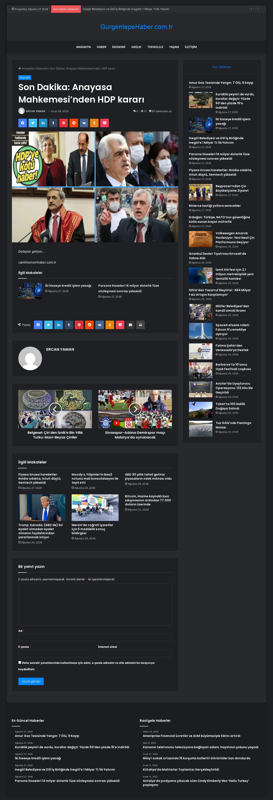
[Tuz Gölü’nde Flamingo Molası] (200, 429)
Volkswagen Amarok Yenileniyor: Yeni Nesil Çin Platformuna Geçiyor (235, 237)
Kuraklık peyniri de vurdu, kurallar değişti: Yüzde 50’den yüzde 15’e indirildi (235, 101)
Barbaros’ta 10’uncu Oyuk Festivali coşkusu (233, 366)
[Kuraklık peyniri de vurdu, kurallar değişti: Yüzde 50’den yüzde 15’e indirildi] (200, 100)
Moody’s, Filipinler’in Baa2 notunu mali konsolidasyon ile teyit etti (95, 478)
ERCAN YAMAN (35, 111)
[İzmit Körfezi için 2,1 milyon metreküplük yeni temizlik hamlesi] (200, 276)
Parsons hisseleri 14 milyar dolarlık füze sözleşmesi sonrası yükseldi (219, 156)
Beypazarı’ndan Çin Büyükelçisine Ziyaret (232, 188)
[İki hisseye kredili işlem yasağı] (30, 291)
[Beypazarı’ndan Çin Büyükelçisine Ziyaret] (200, 192)
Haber (101, 47)
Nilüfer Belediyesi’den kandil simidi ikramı (232, 308)
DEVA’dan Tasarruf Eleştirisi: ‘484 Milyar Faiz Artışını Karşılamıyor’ (220, 292)
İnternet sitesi (107, 646)
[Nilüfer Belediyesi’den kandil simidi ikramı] (200, 312)
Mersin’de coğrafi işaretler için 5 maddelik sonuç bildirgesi (92, 529)
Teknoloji (155, 47)
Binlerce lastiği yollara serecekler (215, 206)
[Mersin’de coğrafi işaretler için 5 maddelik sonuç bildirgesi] (95, 507)
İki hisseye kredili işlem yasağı (68, 286)
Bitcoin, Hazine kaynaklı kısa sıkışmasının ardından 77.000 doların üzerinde (148, 500)
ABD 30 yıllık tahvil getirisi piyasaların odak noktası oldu (148, 476)
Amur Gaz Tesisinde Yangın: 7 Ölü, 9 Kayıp (221, 83)
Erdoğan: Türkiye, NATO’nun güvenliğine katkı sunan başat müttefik (219, 219)
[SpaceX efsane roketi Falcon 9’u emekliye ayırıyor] (200, 331)
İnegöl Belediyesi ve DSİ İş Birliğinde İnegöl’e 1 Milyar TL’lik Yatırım (126, 9)
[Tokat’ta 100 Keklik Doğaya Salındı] (200, 410)
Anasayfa (83, 47)
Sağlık (136, 47)
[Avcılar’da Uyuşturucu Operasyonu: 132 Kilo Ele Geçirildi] (200, 389)
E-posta (24, 646)
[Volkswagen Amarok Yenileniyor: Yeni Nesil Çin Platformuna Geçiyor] (200, 239)
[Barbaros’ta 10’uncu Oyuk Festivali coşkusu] (200, 370)
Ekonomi (118, 47)
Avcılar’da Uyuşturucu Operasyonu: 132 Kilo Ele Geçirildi (234, 388)
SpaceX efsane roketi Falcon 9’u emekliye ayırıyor (232, 329)
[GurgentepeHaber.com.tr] (136, 27)
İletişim (191, 47)
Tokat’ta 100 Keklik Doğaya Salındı (230, 406)
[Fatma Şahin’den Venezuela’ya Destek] (200, 351)
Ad (21, 630)
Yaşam (174, 47)
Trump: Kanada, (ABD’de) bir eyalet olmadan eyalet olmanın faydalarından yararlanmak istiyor (40, 531)
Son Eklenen (221, 67)
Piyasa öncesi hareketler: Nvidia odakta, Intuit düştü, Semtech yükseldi (39, 478)
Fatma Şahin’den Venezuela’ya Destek (232, 347)
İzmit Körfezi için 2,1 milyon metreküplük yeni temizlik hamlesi (235, 274)
